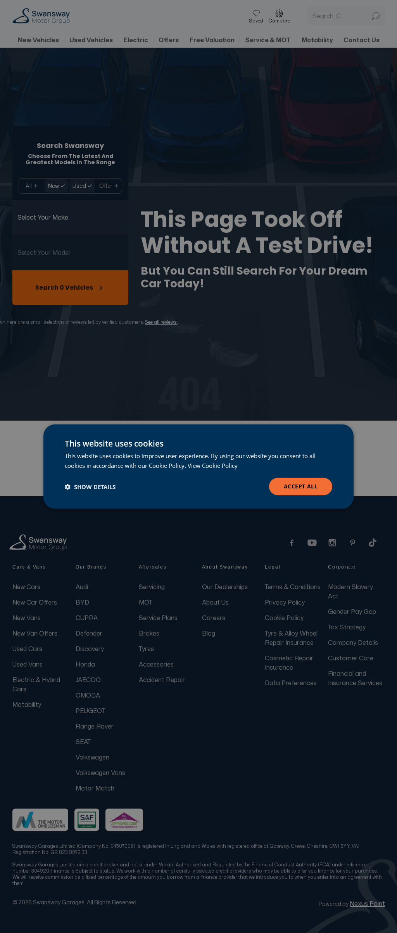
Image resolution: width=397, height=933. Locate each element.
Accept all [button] (301, 486)
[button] (90, 486)
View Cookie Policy (213, 465)
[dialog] (198, 466)
